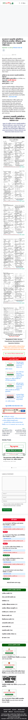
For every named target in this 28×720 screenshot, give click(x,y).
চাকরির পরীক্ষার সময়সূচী (8, 608)
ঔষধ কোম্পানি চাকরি (7, 597)
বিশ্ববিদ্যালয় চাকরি (6, 619)
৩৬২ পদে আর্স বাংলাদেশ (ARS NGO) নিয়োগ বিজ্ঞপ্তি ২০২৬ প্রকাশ (13, 571)
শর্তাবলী (5, 711)
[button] (19, 3)
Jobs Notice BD (13, 96)
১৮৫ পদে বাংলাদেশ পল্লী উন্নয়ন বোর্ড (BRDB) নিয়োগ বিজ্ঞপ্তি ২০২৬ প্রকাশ (13, 524)
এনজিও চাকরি (5, 593)
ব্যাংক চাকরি (5, 626)
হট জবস (4, 638)
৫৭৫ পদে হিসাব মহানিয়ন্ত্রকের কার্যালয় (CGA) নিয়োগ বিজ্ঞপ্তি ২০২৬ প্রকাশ (13, 559)
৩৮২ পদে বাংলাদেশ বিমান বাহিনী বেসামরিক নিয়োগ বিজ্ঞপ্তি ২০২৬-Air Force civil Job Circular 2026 (13, 700)
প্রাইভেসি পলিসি (21, 709)
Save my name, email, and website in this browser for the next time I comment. (13, 505)
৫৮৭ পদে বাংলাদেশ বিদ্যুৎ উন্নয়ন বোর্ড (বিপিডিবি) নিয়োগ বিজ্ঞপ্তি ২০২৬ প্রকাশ (14, 535)
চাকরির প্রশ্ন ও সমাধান (9, 416)
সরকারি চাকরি (5, 630)
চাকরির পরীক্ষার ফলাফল (8, 604)
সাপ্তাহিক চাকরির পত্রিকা (8, 634)
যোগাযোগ (14, 709)
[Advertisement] (14, 20)
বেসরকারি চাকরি (6, 623)
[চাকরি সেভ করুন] (3, 50)
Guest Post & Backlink (19, 711)
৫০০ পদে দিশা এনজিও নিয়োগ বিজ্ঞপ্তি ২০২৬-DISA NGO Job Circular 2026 (13, 547)
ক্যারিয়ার (4, 601)
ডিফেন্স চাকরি (5, 615)
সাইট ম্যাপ (10, 711)
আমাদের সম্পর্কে (7, 709)
